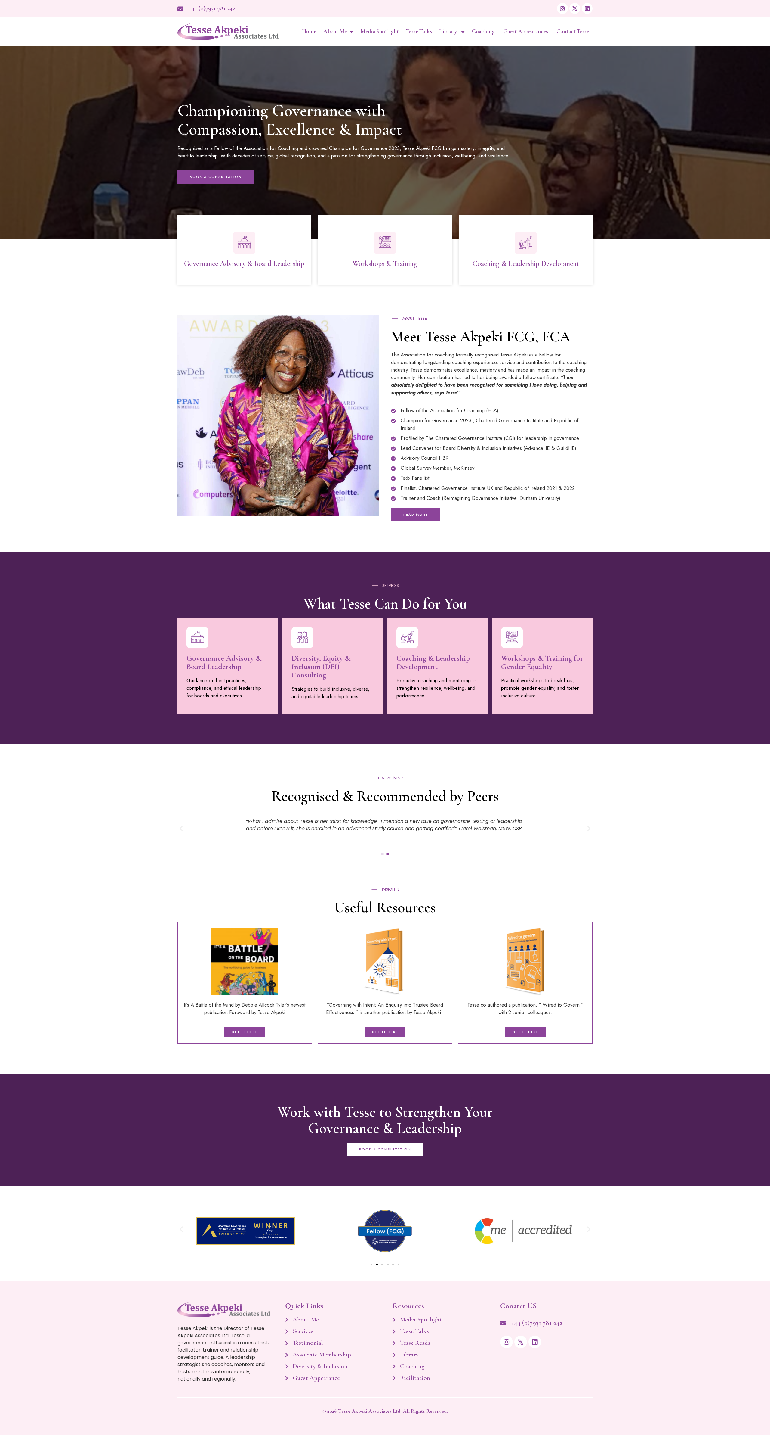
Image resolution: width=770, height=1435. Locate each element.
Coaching (484, 31)
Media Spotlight (380, 31)
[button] (181, 828)
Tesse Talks (419, 31)
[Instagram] (562, 8)
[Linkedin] (587, 8)
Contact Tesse (572, 31)
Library (448, 31)
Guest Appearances (526, 31)
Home (309, 31)
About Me (335, 31)
